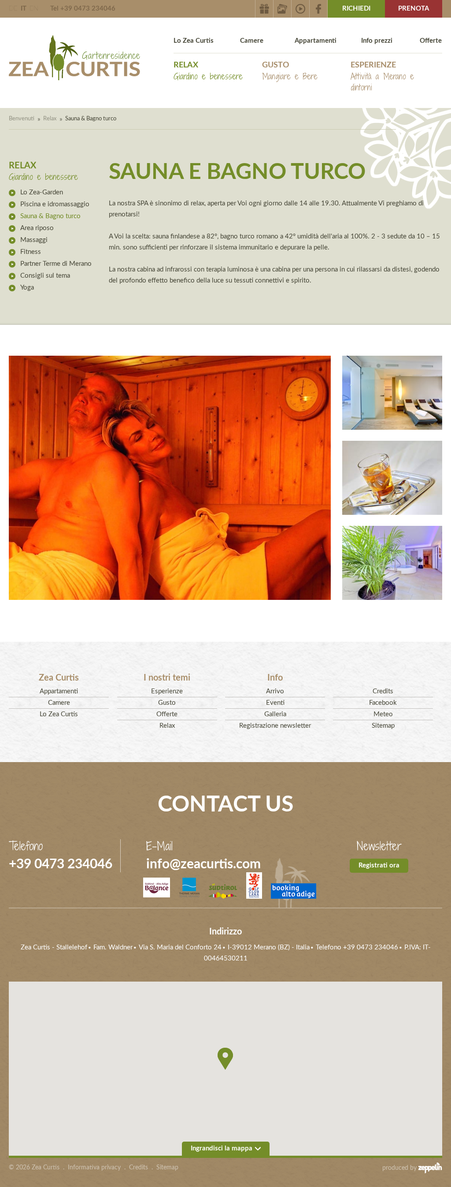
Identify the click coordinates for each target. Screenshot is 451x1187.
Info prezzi (376, 40)
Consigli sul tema (45, 275)
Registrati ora (379, 865)
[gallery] (283, 9)
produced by (400, 1168)
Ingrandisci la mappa (221, 1148)
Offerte (431, 40)
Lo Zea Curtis (194, 40)
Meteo (383, 714)
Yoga (27, 287)
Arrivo (275, 691)
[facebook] (319, 9)
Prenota (413, 8)
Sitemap (383, 725)
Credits (383, 691)
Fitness (30, 252)
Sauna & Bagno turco (50, 216)
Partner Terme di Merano (56, 263)
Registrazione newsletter (275, 725)
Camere (251, 40)
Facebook (383, 703)
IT (23, 8)
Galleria (275, 714)
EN (34, 8)
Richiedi (356, 8)
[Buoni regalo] (264, 9)
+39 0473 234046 (60, 864)
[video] (301, 9)
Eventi (275, 703)
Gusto (290, 71)
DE (13, 8)
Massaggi (34, 240)
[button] (225, 1058)
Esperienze (382, 77)
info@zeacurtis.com (203, 864)
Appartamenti (315, 40)
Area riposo (37, 228)
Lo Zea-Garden (41, 192)
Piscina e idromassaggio (54, 204)
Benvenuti (21, 119)
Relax (208, 71)
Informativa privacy (94, 1168)
